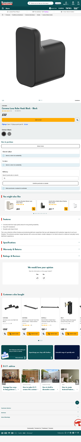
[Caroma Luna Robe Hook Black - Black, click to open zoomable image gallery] (40, 57)
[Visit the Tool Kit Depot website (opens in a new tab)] (69, 8)
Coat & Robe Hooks (47, 14)
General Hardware (30, 14)
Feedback (45, 428)
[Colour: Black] (3, 133)
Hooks (38, 14)
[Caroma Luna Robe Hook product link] (75, 205)
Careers (51, 428)
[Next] (77, 382)
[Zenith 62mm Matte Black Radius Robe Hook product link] (42, 205)
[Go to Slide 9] (46, 213)
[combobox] (40, 3)
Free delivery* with (39, 11)
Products (8, 14)
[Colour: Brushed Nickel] (9, 133)
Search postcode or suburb (10, 175)
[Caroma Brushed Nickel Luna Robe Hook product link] (10, 205)
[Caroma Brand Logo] (77, 100)
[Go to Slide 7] (43, 213)
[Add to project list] (77, 120)
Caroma (4, 105)
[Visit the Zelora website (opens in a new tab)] (61, 8)
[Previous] (4, 382)
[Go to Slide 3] (41, 100)
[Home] (2, 15)
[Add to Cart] (33, 209)
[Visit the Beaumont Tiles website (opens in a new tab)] (53, 8)
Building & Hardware (17, 14)
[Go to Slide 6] (41, 213)
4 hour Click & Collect (68, 11)
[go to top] (77, 402)
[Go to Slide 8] (44, 213)
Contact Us (38, 428)
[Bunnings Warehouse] (6, 4)
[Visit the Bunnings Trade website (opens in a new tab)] (76, 8)
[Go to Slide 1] (39, 100)
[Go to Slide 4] (38, 213)
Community (30, 428)
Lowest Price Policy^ (14, 11)
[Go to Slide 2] (40, 100)
